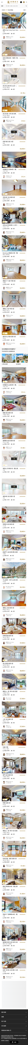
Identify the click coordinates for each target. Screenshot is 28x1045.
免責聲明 (3, 1040)
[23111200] (24, 2)
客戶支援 (3, 1021)
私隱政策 (7, 1040)
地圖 (15, 1042)
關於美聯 (3, 1012)
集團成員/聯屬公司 (6, 1030)
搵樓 (2, 1016)
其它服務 (3, 1026)
